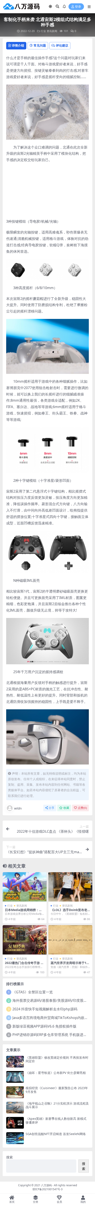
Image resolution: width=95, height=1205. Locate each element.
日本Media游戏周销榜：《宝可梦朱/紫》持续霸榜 (22, 912)
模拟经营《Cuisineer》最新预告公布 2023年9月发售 (57, 1090)
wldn (18, 808)
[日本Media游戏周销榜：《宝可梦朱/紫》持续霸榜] (25, 887)
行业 (43, 31)
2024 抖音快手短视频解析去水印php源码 (44, 1009)
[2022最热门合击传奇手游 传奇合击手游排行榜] (25, 940)
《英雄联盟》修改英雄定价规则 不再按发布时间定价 (57, 1059)
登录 (78, 6)
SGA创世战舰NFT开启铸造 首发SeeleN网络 (56, 1134)
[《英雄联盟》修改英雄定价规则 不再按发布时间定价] (15, 1062)
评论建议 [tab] (62, 45)
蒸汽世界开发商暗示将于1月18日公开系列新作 (70, 965)
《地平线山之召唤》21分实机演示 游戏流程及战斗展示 (57, 1105)
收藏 (66, 808)
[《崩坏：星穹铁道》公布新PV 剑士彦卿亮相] (15, 1077)
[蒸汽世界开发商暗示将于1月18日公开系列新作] (70, 940)
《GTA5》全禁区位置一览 (32, 992)
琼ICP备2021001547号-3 (47, 1189)
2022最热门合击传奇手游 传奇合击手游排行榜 (24, 965)
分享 (51, 808)
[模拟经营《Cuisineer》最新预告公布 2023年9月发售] (15, 1092)
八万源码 (46, 1185)
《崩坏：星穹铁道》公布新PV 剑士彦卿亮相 (56, 1073)
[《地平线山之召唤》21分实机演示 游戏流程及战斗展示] (15, 1107)
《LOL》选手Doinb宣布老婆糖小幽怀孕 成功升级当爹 (70, 912)
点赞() (82, 808)
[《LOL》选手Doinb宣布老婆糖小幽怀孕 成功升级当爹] (70, 887)
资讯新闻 (52, 31)
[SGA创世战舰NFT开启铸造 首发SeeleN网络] (15, 1138)
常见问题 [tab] (40, 45)
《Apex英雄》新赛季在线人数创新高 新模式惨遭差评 (56, 1120)
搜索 (9, 1157)
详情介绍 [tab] (18, 45)
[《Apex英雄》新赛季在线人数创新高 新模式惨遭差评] (15, 1123)
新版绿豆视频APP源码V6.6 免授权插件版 (44, 1026)
